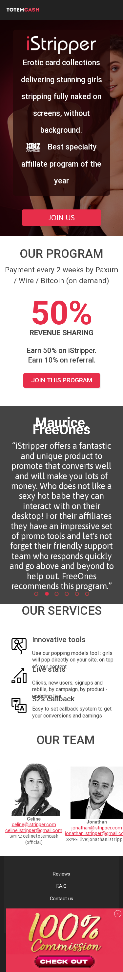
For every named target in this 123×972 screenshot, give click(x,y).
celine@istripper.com (34, 824)
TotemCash (53, 10)
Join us (61, 217)
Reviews (61, 874)
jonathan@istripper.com (97, 828)
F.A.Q (61, 886)
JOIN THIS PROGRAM (61, 380)
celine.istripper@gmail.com (33, 830)
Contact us (61, 899)
